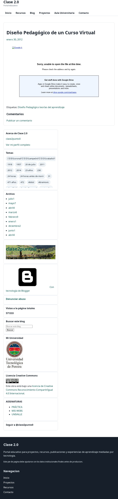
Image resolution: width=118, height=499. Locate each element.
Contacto (84, 12)
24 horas (11, 176)
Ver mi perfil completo (18, 144)
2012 (9, 170)
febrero (13, 216)
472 (22, 182)
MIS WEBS (17, 410)
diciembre (14, 225)
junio (11, 230)
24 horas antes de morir (32, 176)
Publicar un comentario (19, 120)
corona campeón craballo (31, 158)
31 (49, 176)
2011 (42, 164)
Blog (32, 12)
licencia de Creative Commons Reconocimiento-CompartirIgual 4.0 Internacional (29, 389)
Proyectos (44, 12)
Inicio (8, 12)
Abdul (31, 182)
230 (39, 170)
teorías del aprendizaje (52, 107)
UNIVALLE (17, 414)
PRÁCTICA (17, 407)
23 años (29, 170)
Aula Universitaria (64, 12)
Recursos (21, 12)
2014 (18, 170)
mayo (12, 203)
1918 (9, 164)
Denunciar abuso (16, 299)
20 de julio (30, 164)
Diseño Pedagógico (28, 107)
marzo (12, 212)
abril (11, 207)
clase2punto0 (13, 138)
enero (12, 221)
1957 (18, 164)
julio (11, 198)
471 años (11, 182)
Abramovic (43, 182)
